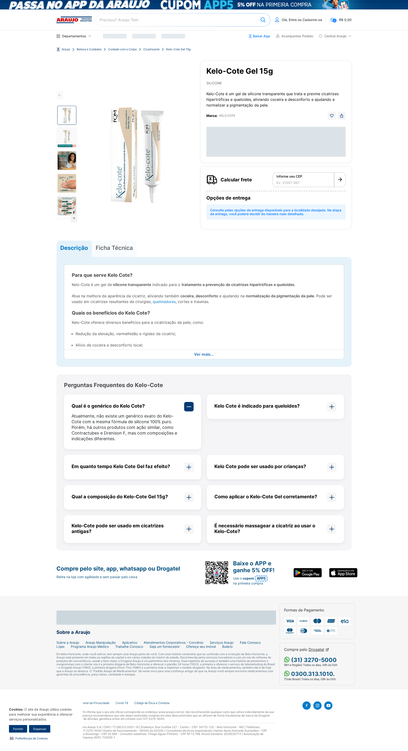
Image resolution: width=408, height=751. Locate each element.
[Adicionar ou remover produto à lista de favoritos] (332, 116)
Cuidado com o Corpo (122, 49)
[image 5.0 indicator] (66, 205)
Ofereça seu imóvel (201, 647)
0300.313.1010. (312, 673)
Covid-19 (122, 703)
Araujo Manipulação (100, 642)
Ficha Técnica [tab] (114, 247)
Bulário (227, 647)
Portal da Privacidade (95, 703)
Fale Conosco (250, 642)
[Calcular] (340, 179)
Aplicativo (129, 642)
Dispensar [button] (39, 729)
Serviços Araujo (222, 642)
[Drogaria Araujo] (74, 20)
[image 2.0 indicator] (66, 137)
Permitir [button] (18, 729)
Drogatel (316, 649)
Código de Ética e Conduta (152, 703)
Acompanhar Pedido (297, 36)
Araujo (66, 49)
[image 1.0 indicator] (66, 115)
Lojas (60, 647)
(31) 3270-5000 (313, 660)
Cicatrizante (151, 49)
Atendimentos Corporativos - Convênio (173, 642)
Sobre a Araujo (67, 642)
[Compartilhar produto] (342, 116)
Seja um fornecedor (164, 647)
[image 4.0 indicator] (66, 183)
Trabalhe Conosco (129, 647)
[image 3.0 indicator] (66, 160)
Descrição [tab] (74, 247)
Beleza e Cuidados (89, 49)
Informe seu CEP (289, 176)
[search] (183, 19)
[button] (29, 738)
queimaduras (164, 301)
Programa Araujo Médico (90, 647)
